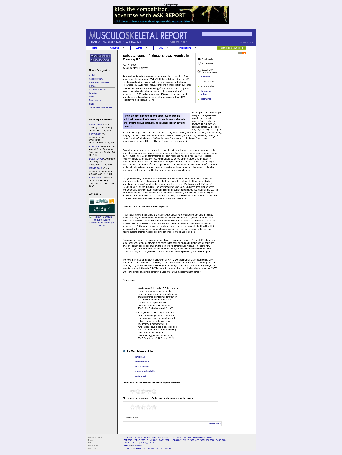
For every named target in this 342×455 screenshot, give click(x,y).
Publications (185, 48)
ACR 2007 (128, 440)
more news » (215, 424)
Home (94, 48)
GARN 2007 (164, 440)
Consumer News (97, 89)
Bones (92, 86)
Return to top (132, 417)
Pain (91, 96)
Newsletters (137, 445)
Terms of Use (166, 448)
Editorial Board (140, 448)
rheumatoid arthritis (145, 371)
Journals (127, 445)
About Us (114, 48)
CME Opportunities (148, 443)
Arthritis (93, 75)
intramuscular (142, 366)
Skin (91, 104)
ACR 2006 (199, 440)
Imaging (93, 93)
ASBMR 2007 (139, 440)
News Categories (99, 70)
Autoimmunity (96, 79)
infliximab (205, 77)
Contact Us (128, 448)
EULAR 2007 (152, 440)
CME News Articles (131, 443)
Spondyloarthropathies (100, 107)
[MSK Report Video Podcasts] (98, 64)
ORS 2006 (210, 440)
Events (139, 48)
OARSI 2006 (221, 440)
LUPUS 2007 (176, 440)
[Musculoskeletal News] (143, 45)
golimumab (206, 99)
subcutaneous (142, 361)
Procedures (95, 100)
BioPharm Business (99, 82)
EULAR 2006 (188, 440)
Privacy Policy (153, 448)
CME (161, 48)
